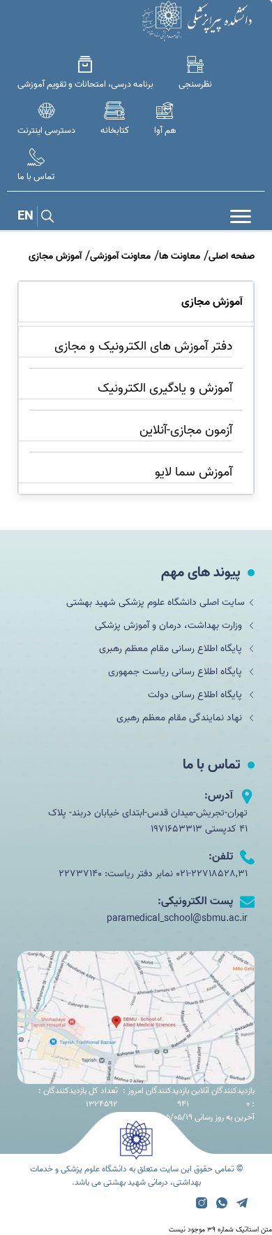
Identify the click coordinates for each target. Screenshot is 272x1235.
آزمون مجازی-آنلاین (185, 430)
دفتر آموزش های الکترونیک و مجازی (143, 346)
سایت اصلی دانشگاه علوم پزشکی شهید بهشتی (155, 602)
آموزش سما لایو (193, 472)
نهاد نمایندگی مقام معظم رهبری (180, 718)
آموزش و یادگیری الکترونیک (165, 388)
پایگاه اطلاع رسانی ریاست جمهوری (176, 672)
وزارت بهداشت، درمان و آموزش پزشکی (170, 626)
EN (25, 216)
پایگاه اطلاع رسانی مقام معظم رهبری (172, 649)
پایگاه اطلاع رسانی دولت (196, 695)
